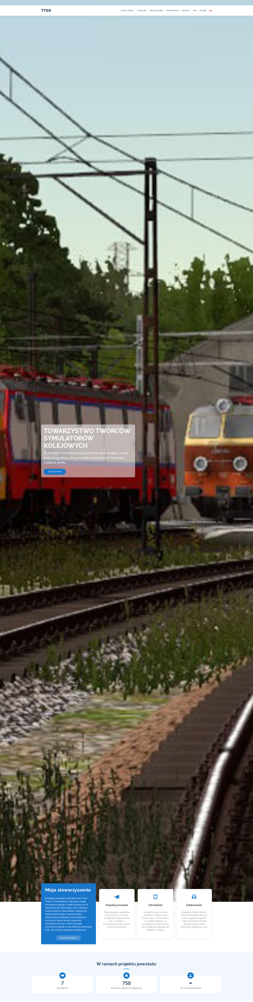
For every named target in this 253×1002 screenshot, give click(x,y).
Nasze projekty (156, 10)
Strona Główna (127, 10)
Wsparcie (186, 10)
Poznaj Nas (142, 10)
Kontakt (203, 10)
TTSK (46, 10)
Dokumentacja (172, 10)
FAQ (194, 10)
